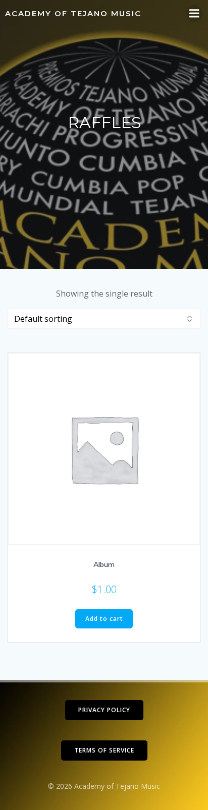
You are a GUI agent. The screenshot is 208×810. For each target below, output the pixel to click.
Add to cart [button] (104, 618)
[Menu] (194, 13)
